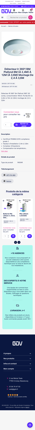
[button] (11, 126)
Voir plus (4, 151)
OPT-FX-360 (10, 175)
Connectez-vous (11, 112)
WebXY (27, 407)
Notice (8, 181)
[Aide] (30, 425)
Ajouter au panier (24, 125)
